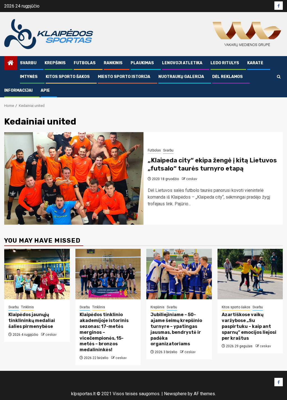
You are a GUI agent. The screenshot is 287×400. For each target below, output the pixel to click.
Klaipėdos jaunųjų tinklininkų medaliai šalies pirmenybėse (31, 320)
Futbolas (85, 63)
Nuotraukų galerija (181, 76)
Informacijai (18, 90)
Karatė (255, 63)
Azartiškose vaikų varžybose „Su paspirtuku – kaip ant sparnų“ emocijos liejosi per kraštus (249, 326)
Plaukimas (142, 63)
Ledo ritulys (224, 63)
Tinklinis (27, 307)
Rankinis (113, 63)
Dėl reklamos (227, 76)
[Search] (278, 76)
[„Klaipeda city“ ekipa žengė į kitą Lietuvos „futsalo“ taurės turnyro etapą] (74, 178)
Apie (45, 90)
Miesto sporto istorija (124, 76)
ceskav (191, 179)
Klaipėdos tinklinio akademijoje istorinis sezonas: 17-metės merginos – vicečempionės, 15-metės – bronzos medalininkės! (104, 332)
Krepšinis (55, 63)
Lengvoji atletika (182, 63)
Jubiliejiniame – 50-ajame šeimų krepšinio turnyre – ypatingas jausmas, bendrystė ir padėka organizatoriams (176, 329)
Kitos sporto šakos (68, 76)
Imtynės (29, 76)
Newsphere (175, 393)
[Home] (11, 63)
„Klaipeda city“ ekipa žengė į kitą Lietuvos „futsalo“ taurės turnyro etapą (212, 164)
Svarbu (28, 63)
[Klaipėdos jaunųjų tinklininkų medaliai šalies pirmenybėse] (37, 274)
